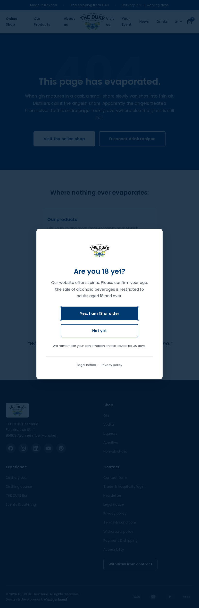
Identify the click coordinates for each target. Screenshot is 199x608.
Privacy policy (111, 365)
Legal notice (86, 365)
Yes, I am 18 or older (99, 313)
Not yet (99, 330)
